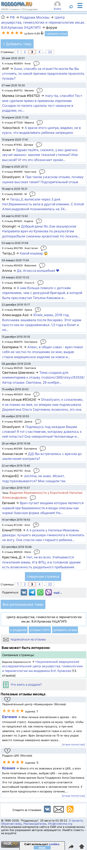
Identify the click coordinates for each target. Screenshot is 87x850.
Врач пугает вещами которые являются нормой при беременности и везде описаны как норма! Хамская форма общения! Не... (43, 508)
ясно (42, 847)
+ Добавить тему (17, 44)
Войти (57, 8)
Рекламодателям (34, 823)
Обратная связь (11, 823)
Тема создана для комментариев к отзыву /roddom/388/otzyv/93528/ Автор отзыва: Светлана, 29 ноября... (43, 377)
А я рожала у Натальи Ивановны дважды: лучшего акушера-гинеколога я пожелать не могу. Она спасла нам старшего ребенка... (43, 535)
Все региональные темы (23, 604)
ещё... (58, 592)
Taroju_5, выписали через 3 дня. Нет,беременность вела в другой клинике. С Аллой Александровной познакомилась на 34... (43, 204)
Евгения (9, 717)
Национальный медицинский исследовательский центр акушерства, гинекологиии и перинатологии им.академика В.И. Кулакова (42, 666)
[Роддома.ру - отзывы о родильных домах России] (17, 6)
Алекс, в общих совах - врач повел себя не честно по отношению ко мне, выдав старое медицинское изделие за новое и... (42, 352)
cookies (54, 844)
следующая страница (43, 576)
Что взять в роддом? (26, 684)
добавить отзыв (65, 630)
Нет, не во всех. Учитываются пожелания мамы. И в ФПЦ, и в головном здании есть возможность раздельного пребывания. (41, 562)
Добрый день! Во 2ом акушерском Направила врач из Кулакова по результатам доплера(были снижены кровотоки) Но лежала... (41, 231)
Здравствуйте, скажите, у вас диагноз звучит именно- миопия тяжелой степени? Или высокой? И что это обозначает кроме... (40, 155)
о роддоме (18, 630)
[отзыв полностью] (73, 744)
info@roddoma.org (60, 823)
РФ (12, 17)
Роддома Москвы (34, 17)
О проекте (76, 820)
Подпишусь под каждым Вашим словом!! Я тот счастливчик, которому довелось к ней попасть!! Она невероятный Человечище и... (42, 432)
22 (50, 52)
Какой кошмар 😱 (34, 253)
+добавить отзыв (56, 33)
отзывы (40, 630)
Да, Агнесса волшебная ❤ (38, 271)
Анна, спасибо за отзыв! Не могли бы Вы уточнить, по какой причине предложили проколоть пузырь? (43, 74)
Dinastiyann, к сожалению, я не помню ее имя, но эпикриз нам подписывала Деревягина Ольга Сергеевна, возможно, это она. (42, 404)
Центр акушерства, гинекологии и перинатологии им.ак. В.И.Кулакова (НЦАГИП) (43, 22)
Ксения (9, 768)
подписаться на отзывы (28, 639)
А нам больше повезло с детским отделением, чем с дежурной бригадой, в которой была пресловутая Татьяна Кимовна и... (42, 293)
